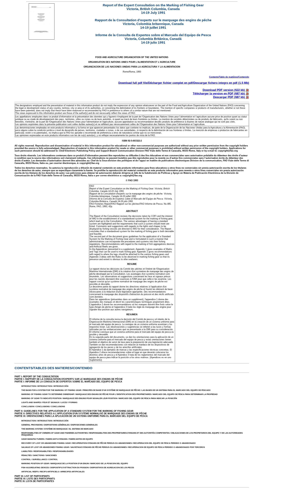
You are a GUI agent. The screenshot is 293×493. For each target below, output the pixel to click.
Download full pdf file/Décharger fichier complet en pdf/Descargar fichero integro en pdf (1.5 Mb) (183, 82)
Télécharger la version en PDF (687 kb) (219, 93)
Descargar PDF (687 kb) (229, 97)
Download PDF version (224, 90)
